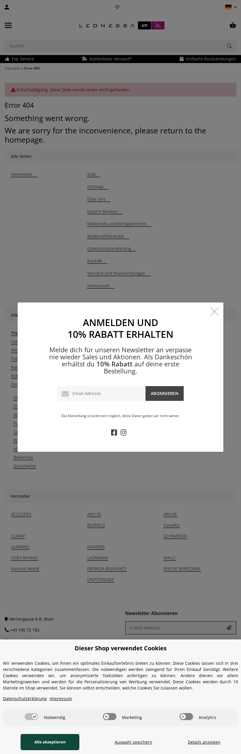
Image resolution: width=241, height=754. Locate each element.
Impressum (61, 698)
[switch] (31, 716)
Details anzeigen (204, 742)
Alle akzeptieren (50, 742)
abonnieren (164, 393)
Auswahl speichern (133, 742)
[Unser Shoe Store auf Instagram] (123, 433)
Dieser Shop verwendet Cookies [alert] (121, 648)
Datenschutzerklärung (25, 698)
